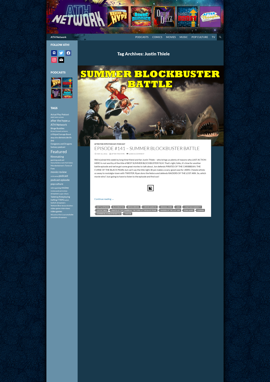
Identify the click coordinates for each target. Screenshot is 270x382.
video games (56, 211)
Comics (157, 37)
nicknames (54, 176)
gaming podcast (57, 160)
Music (184, 37)
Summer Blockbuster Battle (109, 214)
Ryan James (188, 210)
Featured (59, 151)
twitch (67, 200)
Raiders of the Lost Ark (170, 210)
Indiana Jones (166, 207)
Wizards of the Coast (58, 215)
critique (54, 134)
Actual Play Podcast (60, 114)
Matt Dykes (69, 163)
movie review (59, 171)
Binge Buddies (57, 128)
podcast (63, 175)
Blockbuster (118, 207)
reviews (64, 191)
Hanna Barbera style (58, 163)
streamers (55, 193)
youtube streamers (59, 217)
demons (62, 137)
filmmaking (57, 156)
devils (69, 137)
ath (69, 121)
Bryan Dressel (134, 207)
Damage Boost (64, 134)
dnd (52, 140)
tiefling (54, 200)
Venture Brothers (67, 206)
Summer (200, 210)
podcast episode (60, 179)
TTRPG (61, 200)
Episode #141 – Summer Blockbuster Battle (147, 148)
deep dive (54, 137)
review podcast (56, 191)
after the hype (59, 120)
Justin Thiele (102, 210)
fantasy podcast (58, 147)
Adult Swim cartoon (57, 117)
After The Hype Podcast (105, 144)
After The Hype (118, 154)
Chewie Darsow (150, 207)
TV (213, 37)
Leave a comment (136, 154)
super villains (64, 194)
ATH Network (58, 37)
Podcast (121, 144)
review (65, 187)
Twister (127, 214)
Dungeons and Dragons (61, 143)
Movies (171, 37)
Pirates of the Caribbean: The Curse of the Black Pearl (134, 210)
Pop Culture (200, 37)
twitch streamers (58, 203)
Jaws (178, 207)
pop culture (57, 183)
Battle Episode (103, 207)
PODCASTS (141, 37)
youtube (69, 214)
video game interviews (60, 208)
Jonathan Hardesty (192, 207)
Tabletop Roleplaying (60, 196)
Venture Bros (56, 205)
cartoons (64, 131)
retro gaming (56, 188)
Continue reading (104, 199)
